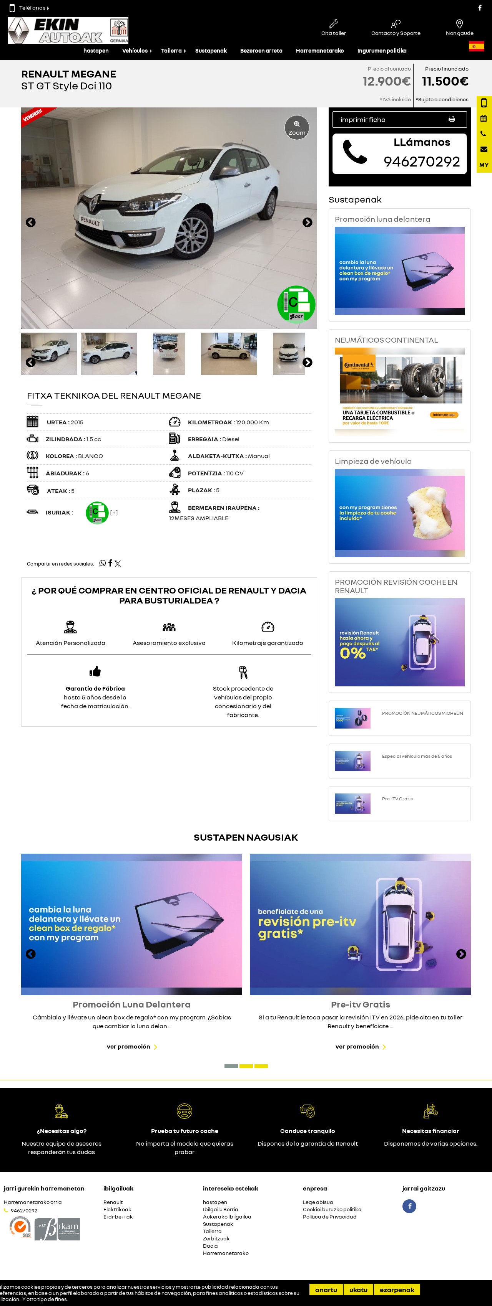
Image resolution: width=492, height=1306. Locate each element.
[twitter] (118, 564)
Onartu (326, 1289)
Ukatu (358, 1289)
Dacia (210, 1246)
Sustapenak (211, 50)
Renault (113, 1202)
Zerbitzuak (216, 1239)
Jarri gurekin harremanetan (44, 1188)
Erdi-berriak (118, 1217)
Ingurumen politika (382, 50)
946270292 (24, 1210)
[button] (231, 1066)
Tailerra (171, 50)
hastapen (96, 50)
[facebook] (110, 563)
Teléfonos (32, 7)
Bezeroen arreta (261, 50)
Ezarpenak (397, 1289)
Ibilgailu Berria (220, 1209)
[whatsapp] (102, 563)
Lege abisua (318, 1202)
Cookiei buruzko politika (332, 1209)
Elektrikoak (117, 1209)
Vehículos (135, 50)
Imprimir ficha (363, 119)
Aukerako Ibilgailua (227, 1217)
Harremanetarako (320, 50)
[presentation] (30, 223)
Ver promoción (128, 1046)
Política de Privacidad (330, 1217)
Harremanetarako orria (33, 1202)
